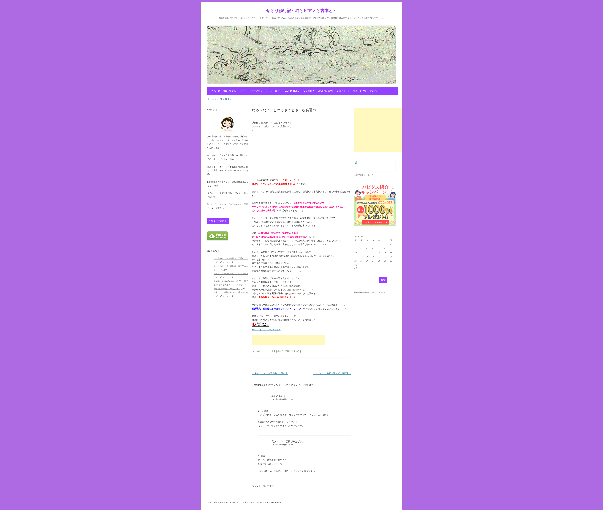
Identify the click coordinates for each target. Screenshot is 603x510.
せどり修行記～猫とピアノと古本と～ (301, 10)
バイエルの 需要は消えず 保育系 (332, 373)
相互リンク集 (359, 91)
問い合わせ (375, 91)
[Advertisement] (288, 340)
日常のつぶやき (325, 91)
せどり (242, 91)
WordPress (292, 91)
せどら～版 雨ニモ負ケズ (222, 91)
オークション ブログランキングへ (266, 330)
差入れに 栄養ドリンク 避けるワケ (231, 292)
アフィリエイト (273, 91)
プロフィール (343, 91)
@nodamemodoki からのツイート (369, 292)
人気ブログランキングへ (364, 175)
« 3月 (357, 268)
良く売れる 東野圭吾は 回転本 (270, 373)
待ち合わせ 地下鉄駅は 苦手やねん (231, 258)
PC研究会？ (308, 91)
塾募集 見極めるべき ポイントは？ (231, 273)
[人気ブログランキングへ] (375, 171)
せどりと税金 (256, 91)
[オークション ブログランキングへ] (260, 326)
